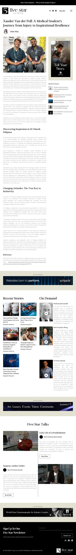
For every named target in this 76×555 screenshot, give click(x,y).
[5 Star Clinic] (65, 550)
